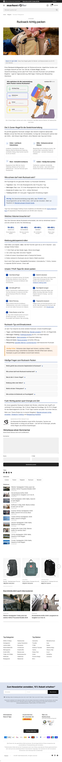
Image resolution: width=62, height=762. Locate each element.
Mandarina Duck (50, 640)
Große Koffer (6, 652)
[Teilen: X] (7, 473)
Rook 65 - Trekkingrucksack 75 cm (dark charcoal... (12, 581)
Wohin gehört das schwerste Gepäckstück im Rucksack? (23, 366)
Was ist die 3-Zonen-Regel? (14, 377)
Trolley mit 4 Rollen (8, 654)
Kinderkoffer (20, 649)
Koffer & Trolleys (7, 640)
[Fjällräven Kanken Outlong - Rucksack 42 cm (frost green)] (31, 567)
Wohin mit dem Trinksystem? (15, 388)
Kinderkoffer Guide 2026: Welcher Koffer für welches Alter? (21, 529)
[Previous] (3, 566)
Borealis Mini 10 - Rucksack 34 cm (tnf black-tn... (50, 581)
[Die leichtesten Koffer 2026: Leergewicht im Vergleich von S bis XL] (45, 602)
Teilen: (5, 470)
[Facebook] (52, 755)
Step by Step (49, 649)
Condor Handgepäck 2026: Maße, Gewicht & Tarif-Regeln (21, 541)
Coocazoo (49, 656)
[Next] (59, 566)
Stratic (34, 654)
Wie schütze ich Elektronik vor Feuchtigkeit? (19, 394)
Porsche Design (36, 656)
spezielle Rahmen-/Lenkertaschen (25, 342)
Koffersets (5, 656)
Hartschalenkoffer (7, 647)
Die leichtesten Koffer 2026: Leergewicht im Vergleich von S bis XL (22, 493)
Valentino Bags (50, 647)
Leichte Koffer (6, 645)
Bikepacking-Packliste (34, 414)
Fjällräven (24, 579)
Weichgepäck (6, 649)
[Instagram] (55, 755)
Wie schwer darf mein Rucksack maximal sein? (20, 371)
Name (4, 456)
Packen (14, 479)
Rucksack (30, 479)
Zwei (47, 643)
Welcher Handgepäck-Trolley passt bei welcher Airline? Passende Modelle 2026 (23, 488)
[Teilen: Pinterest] (9, 473)
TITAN (34, 645)
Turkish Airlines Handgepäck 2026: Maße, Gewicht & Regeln (21, 517)
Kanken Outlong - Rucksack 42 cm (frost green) (31, 581)
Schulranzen (20, 647)
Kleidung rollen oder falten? (14, 383)
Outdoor (7, 479)
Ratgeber (22, 479)
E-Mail (33, 456)
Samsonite (35, 640)
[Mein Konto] (47, 5)
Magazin (9, 14)
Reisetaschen (20, 640)
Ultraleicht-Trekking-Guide (39, 282)
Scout (47, 652)
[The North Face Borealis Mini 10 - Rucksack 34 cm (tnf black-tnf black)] (50, 567)
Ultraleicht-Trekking (17, 414)
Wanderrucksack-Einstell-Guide (24, 203)
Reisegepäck (6, 658)
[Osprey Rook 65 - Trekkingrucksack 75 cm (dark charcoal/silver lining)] (12, 567)
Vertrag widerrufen (31, 731)
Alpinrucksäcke (21, 337)
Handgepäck (6, 643)
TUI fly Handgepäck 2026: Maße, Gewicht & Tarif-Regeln (21, 535)
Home (4, 14)
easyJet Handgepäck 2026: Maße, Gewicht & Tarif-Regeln (21, 523)
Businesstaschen (21, 654)
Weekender (20, 658)
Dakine (48, 645)
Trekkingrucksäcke (26, 334)
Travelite (34, 643)
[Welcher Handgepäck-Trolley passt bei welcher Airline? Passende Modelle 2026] (16, 602)
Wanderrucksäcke (35, 332)
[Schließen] (0, 761)
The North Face (45, 579)
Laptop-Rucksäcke (22, 643)
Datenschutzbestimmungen (22, 702)
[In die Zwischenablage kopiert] (11, 473)
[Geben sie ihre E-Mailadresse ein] (53, 692)
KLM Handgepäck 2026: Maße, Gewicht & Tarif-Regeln (23, 499)
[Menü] (4, 5)
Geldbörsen (20, 656)
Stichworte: (6, 476)
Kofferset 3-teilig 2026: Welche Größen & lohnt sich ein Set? (23, 505)
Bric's (33, 658)
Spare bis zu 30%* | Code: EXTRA (31, 1)
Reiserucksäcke (22, 340)
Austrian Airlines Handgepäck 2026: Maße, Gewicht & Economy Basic (22, 511)
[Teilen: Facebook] (4, 473)
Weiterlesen (6, 484)
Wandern (39, 479)
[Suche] (57, 10)
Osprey (5, 579)
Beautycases (20, 652)
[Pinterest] (57, 755)
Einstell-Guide (50, 307)
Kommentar (6, 436)
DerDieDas (49, 654)
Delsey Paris (35, 652)
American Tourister (37, 647)
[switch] (50, 724)
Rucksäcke (20, 645)
